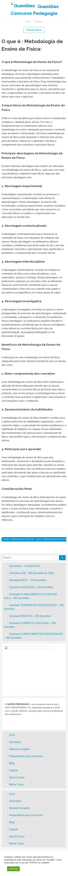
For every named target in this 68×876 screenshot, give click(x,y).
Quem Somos (17, 777)
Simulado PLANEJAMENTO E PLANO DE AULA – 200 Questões (30, 596)
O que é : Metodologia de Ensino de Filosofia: (22, 539)
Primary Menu (34, 30)
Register (38, 21)
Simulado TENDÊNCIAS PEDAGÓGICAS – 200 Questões (34, 607)
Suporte (13, 770)
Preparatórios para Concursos (26, 756)
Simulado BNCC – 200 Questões (27, 580)
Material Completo (19, 749)
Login (28, 21)
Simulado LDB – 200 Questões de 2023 (31, 573)
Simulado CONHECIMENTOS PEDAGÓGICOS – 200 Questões (33, 636)
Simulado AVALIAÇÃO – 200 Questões (31, 587)
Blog (11, 763)
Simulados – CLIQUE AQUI (24, 566)
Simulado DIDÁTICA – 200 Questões (30, 616)
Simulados (15, 742)
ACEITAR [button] (13, 869)
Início (12, 735)
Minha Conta (16, 784)
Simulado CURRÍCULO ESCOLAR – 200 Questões (30, 625)
